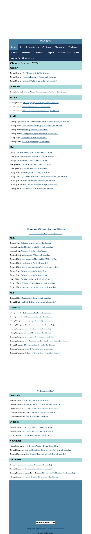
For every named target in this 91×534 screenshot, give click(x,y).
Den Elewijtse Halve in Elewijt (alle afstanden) (37, 247)
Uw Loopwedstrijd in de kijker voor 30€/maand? (45, 234)
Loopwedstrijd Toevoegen (22, 58)
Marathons (60, 47)
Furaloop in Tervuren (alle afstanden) (34, 169)
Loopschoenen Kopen (29, 47)
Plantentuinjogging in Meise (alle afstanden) (35, 173)
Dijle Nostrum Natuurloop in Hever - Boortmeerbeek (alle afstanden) (44, 177)
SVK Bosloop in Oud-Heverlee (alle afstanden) (36, 152)
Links (76, 52)
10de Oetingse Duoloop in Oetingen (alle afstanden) (40, 185)
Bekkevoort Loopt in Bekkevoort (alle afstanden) (38, 283)
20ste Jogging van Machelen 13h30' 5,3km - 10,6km (39, 259)
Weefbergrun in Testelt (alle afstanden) (35, 263)
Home (13, 47)
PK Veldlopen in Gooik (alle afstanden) (36, 73)
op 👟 (36, 229)
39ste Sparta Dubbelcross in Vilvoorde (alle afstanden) (46, 454)
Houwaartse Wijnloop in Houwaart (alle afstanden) (42, 408)
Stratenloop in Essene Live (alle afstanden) (36, 107)
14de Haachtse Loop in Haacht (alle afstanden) (39, 345)
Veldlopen (72, 47)
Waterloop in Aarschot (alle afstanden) (37, 400)
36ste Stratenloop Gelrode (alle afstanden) (38, 317)
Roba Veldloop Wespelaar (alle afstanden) (38, 465)
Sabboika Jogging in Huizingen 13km (33, 271)
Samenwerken (64, 52)
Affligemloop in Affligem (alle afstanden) (36, 255)
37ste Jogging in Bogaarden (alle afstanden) (36, 298)
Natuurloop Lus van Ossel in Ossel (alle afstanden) (39, 287)
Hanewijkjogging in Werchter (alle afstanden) (41, 412)
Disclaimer (61, 529)
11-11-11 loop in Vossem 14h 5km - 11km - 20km (41, 446)
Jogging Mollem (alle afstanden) (37, 416)
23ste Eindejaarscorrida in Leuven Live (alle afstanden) (40, 111)
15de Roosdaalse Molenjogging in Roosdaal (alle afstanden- (42, 126)
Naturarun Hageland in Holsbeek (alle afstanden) (39, 77)
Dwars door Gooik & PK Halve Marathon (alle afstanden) (43, 404)
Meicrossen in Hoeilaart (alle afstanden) (33, 160)
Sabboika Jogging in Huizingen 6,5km (34, 275)
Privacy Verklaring (32, 529)
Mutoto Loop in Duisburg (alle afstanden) (37, 313)
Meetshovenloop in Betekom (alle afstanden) (36, 164)
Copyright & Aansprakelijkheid (48, 529)
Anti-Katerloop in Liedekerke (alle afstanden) (38, 431)
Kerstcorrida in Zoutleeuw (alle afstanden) (39, 469)
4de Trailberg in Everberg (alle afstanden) (36, 142)
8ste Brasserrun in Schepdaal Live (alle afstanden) (37, 156)
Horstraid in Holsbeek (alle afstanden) (34, 138)
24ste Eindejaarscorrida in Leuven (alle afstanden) (41, 477)
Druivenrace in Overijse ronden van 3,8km (39, 337)
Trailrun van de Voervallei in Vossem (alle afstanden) (43, 353)
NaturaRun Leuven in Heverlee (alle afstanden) (37, 189)
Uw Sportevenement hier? (45, 523)
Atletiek (14, 52)
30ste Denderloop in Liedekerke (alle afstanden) (39, 181)
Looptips (51, 52)
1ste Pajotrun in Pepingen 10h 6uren (36, 435)
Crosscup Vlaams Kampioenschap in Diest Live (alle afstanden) (45, 92)
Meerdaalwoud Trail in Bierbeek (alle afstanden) (58, 473)
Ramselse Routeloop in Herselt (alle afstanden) (36, 279)
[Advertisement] (50, 19)
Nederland (26, 52)
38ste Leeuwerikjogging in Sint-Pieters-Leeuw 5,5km (40, 267)
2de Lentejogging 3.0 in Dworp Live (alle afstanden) (41, 103)
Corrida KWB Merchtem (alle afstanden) (37, 333)
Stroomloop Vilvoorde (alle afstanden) (35, 130)
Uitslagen (39, 52)
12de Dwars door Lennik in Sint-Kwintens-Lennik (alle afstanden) (47, 341)
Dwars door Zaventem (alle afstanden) (38, 329)
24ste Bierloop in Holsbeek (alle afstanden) (39, 325)
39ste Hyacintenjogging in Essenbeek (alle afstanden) (40, 134)
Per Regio (46, 47)
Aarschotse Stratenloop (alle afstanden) (34, 251)
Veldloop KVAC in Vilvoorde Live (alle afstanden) (40, 81)
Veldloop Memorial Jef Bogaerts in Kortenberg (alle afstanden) (48, 450)
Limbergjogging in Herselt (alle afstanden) (38, 321)
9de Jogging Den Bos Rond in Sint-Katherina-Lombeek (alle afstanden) (45, 122)
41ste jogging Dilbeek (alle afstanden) (37, 427)
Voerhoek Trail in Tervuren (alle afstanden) (39, 349)
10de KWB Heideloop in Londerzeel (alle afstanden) (38, 302)
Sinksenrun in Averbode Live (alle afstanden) (36, 243)
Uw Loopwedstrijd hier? (45, 391)
